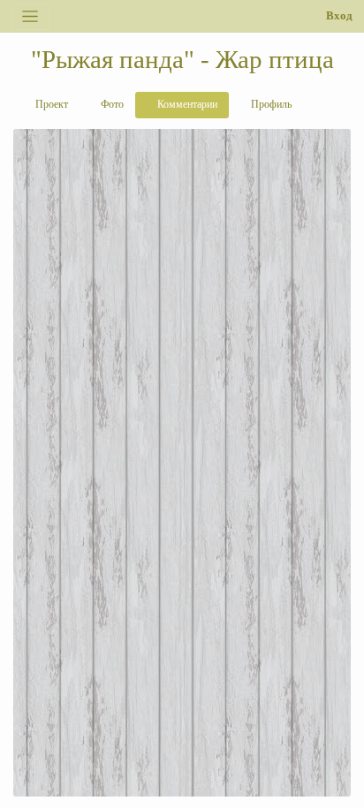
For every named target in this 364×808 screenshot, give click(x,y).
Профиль (270, 104)
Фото (111, 104)
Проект (50, 104)
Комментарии (186, 104)
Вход (339, 16)
